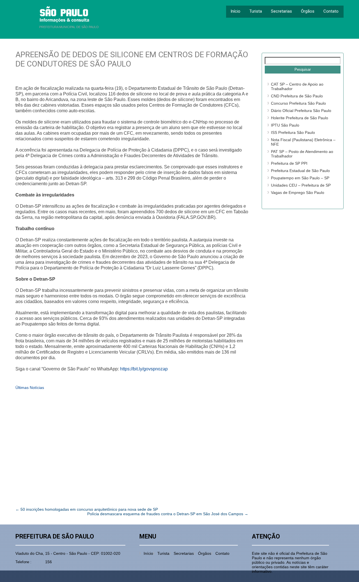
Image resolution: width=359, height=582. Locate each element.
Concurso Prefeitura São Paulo (298, 103)
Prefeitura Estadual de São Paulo (300, 170)
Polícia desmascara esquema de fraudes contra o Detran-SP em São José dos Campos (167, 514)
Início (235, 11)
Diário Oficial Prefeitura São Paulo (301, 110)
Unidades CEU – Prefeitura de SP (301, 185)
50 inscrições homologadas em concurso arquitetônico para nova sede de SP (86, 509)
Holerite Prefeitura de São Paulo (299, 118)
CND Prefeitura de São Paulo (297, 96)
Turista (255, 11)
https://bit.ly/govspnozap (144, 368)
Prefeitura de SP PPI (289, 163)
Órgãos (307, 11)
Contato (331, 11)
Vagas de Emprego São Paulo (297, 192)
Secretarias (281, 11)
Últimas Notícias (29, 387)
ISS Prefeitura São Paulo (293, 132)
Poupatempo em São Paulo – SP (300, 178)
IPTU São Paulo (285, 125)
